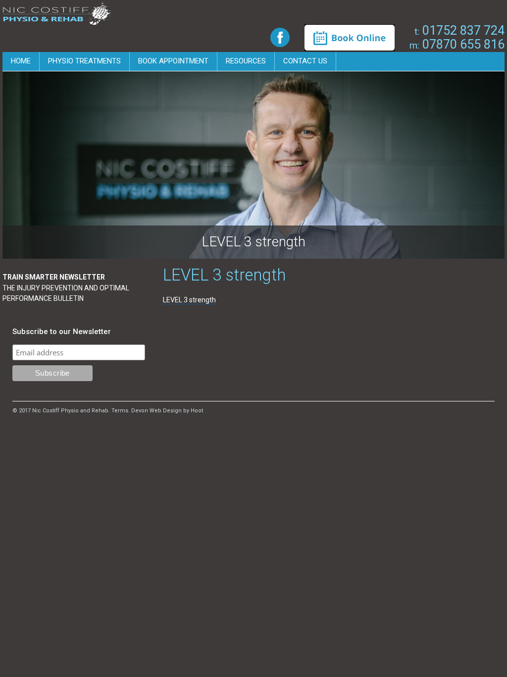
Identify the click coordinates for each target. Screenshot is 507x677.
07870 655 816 (457, 44)
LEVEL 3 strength (189, 300)
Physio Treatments (84, 60)
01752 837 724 (459, 30)
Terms (119, 410)
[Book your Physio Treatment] (349, 37)
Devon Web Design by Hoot (167, 410)
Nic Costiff (57, 14)
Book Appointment (173, 60)
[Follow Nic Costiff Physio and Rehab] (280, 37)
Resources (246, 60)
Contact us (305, 60)
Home (21, 60)
